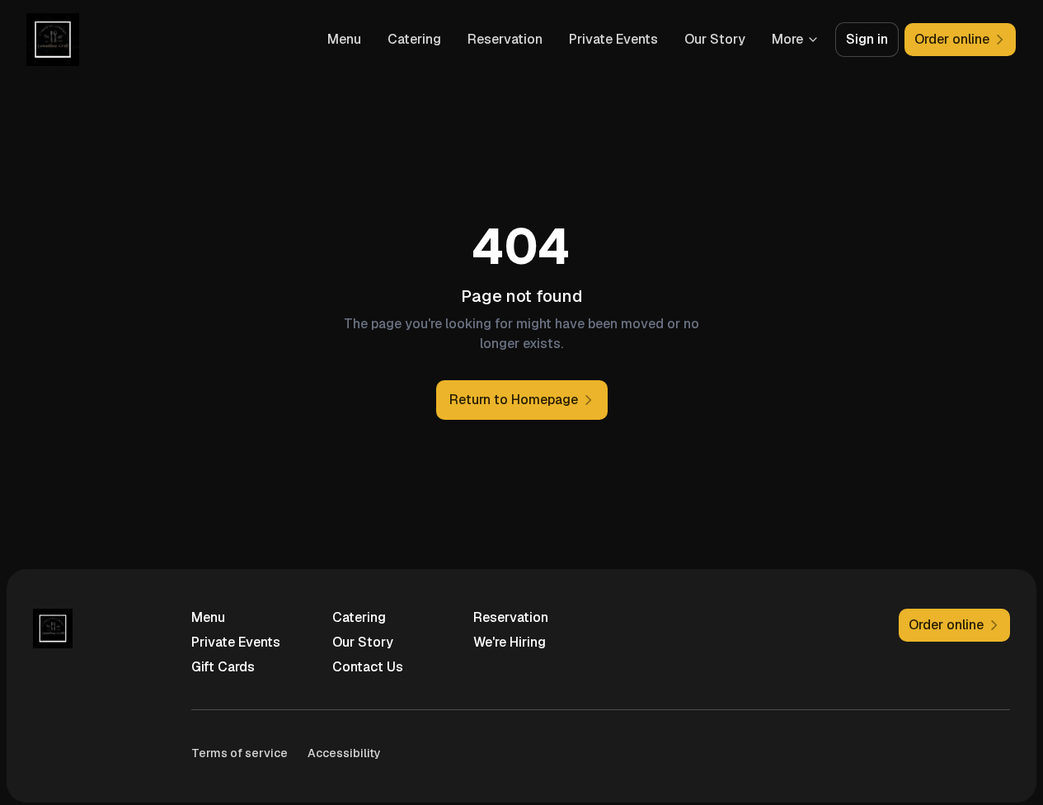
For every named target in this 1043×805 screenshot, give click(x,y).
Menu (344, 39)
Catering (414, 39)
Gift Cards (223, 667)
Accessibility (344, 753)
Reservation (505, 39)
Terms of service (239, 753)
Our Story (714, 39)
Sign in (867, 39)
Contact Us (367, 667)
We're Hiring (509, 642)
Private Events (613, 39)
